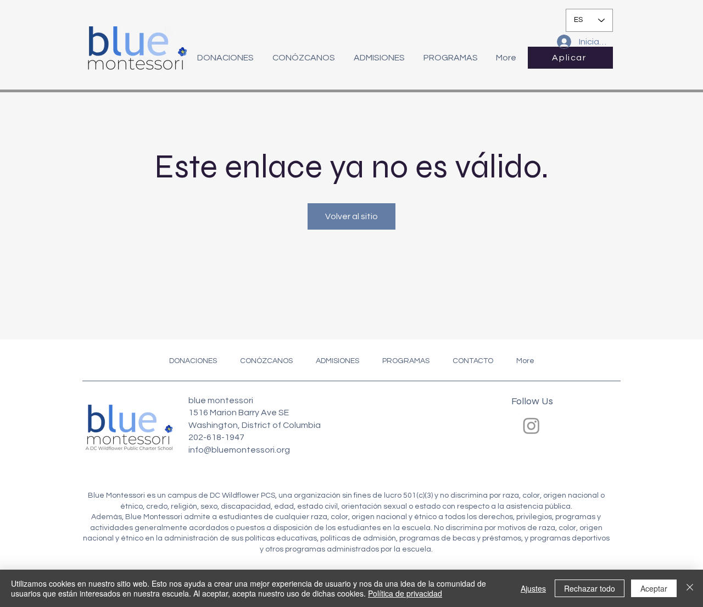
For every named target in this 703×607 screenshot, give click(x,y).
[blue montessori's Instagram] (531, 425)
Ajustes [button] (533, 588)
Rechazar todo (589, 588)
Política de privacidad (405, 593)
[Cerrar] (689, 588)
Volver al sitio (351, 216)
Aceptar (653, 588)
